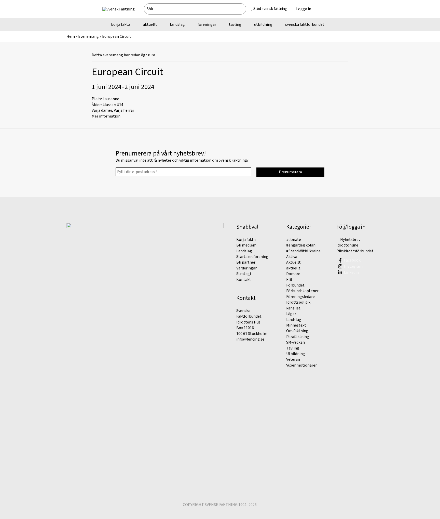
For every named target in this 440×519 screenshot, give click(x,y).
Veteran (293, 359)
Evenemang (88, 36)
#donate (293, 239)
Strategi (243, 274)
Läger (291, 314)
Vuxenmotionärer (301, 365)
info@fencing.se (250, 339)
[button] (326, 9)
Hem (70, 36)
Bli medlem (246, 245)
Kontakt (243, 279)
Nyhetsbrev (349, 239)
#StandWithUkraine (303, 251)
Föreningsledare (300, 297)
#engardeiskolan (300, 245)
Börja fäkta (246, 239)
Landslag (244, 251)
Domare (293, 274)
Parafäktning (297, 337)
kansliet (293, 308)
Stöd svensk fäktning (270, 8)
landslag (293, 319)
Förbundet (295, 285)
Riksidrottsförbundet (355, 251)
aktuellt (293, 268)
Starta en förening (252, 257)
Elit (289, 279)
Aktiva (291, 257)
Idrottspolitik (298, 302)
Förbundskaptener (302, 291)
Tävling (292, 348)
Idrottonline (347, 245)
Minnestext (296, 325)
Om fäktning (297, 331)
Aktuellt (293, 262)
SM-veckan (295, 342)
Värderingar (246, 268)
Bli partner (245, 262)
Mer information (106, 116)
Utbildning (295, 354)
